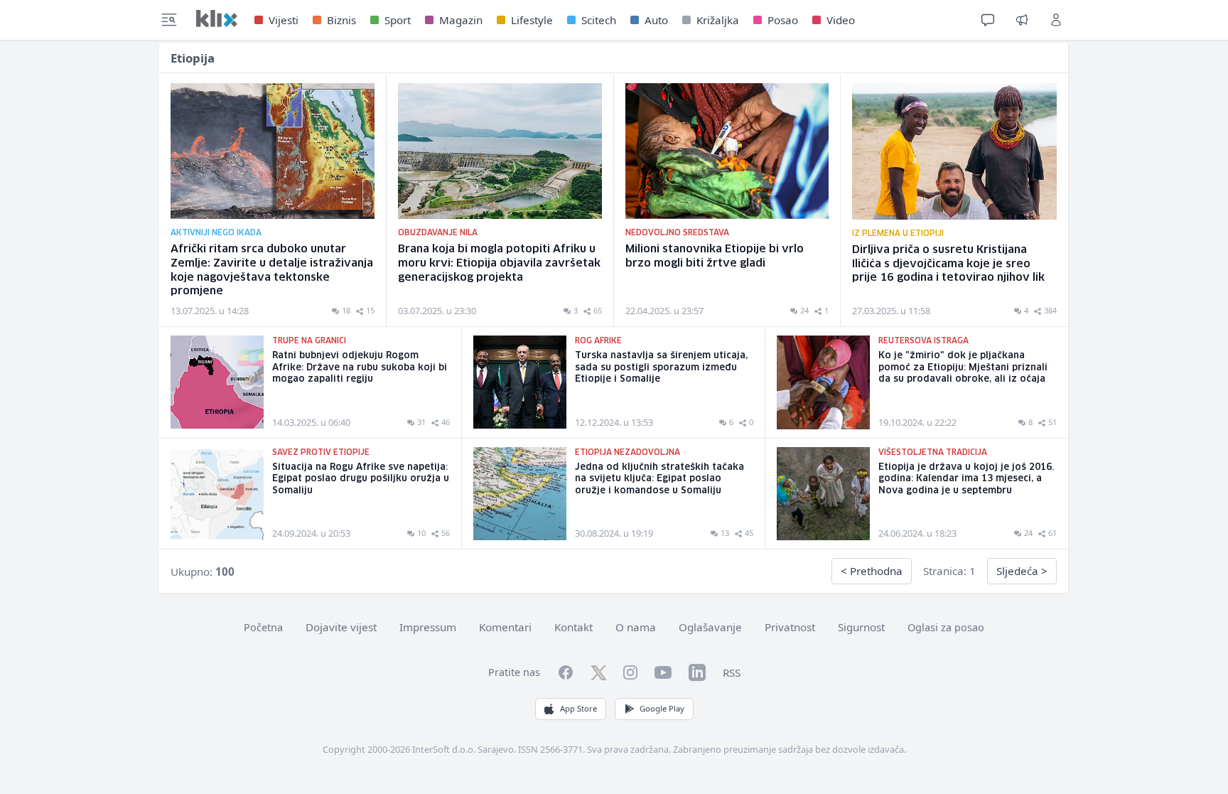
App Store (578, 708)
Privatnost (790, 627)
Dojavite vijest (341, 627)
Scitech (598, 20)
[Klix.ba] (216, 18)
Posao (783, 20)
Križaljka (717, 20)
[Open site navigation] (169, 20)
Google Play (662, 708)
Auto (656, 20)
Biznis (341, 20)
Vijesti (283, 20)
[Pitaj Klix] (988, 20)
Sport (397, 20)
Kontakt (573, 627)
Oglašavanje (710, 627)
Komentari (505, 627)
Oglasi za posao (945, 627)
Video (840, 20)
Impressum (427, 627)
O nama (635, 627)
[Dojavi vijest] (1022, 20)
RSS (731, 672)
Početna (263, 627)
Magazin (461, 20)
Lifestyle (532, 20)
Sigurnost (861, 627)
